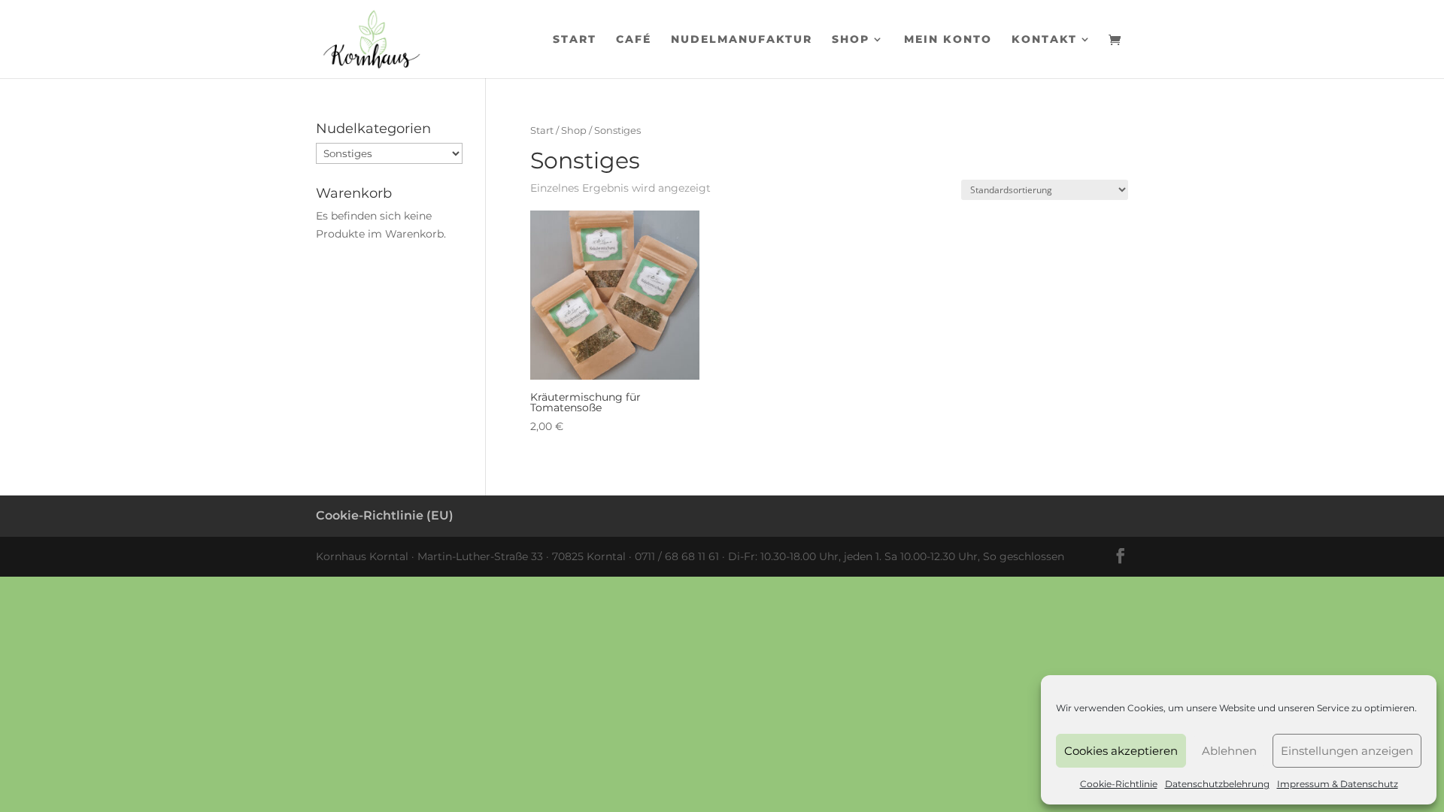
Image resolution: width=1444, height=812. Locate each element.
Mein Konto (948, 40)
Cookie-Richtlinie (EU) (385, 515)
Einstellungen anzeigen (1347, 751)
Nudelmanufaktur (741, 40)
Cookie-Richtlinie (1118, 783)
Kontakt (1044, 40)
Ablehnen (1229, 751)
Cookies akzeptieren (1121, 751)
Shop (850, 40)
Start (574, 40)
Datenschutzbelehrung (1217, 783)
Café (633, 40)
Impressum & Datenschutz (1337, 783)
